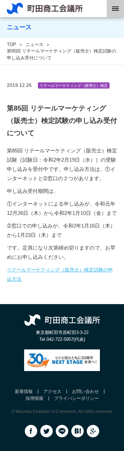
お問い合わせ (85, 391)
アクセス (52, 391)
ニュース (34, 44)
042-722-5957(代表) (65, 339)
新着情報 (24, 391)
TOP (11, 44)
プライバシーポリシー (76, 398)
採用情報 (34, 398)
